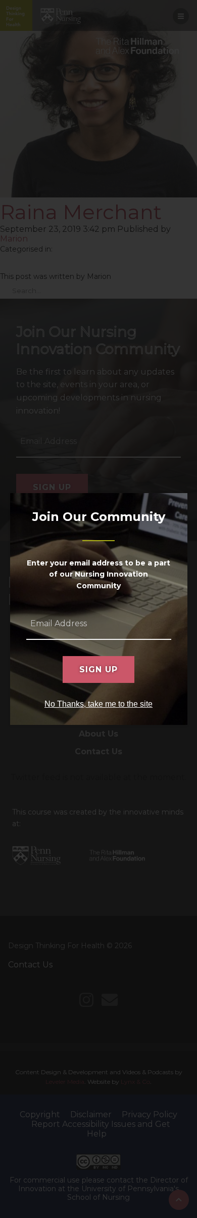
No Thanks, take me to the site (98, 704)
